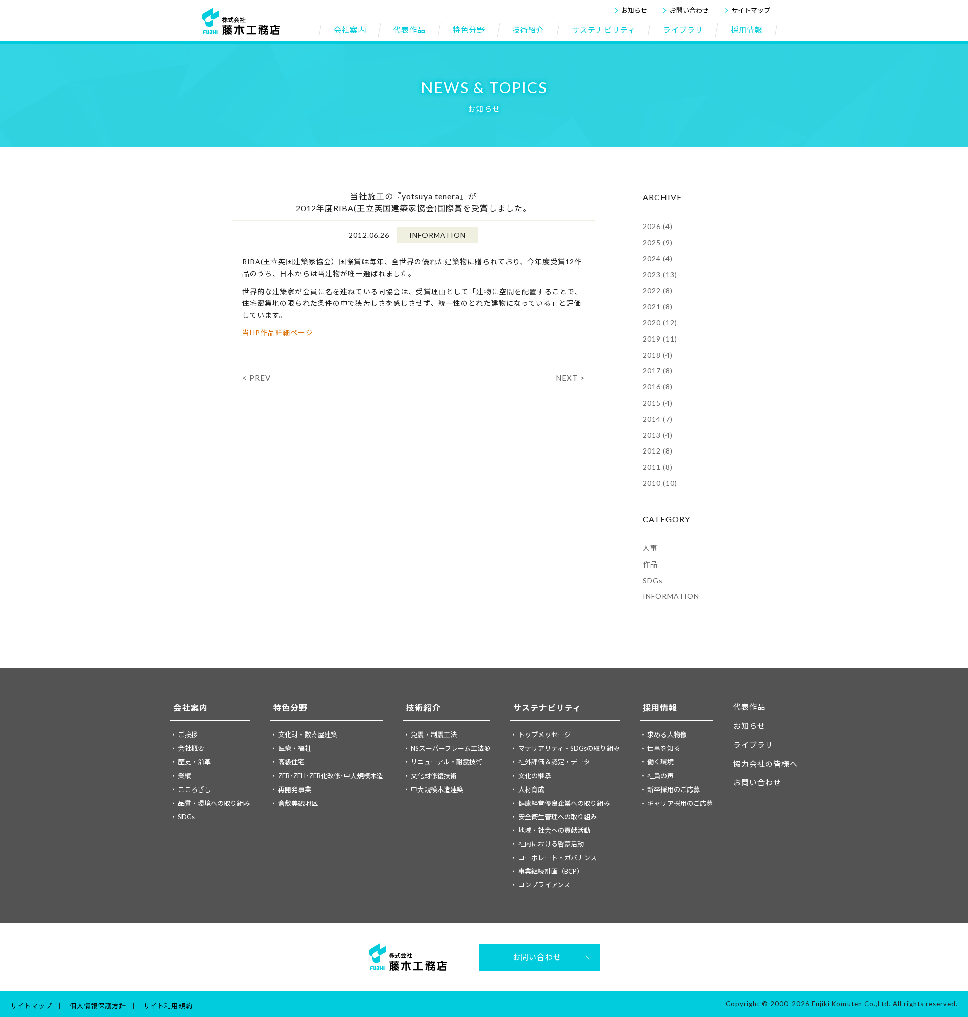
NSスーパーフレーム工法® (450, 748)
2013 (658, 435)
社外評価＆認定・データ (554, 762)
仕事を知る (663, 748)
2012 (658, 450)
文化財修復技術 (434, 776)
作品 (650, 564)
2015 (658, 403)
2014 (658, 419)
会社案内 (190, 707)
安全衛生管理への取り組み (557, 817)
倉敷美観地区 (298, 803)
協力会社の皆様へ (765, 763)
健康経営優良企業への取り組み (564, 803)
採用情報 (660, 707)
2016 (658, 386)
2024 (658, 258)
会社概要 (191, 748)
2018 (658, 355)
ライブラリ (753, 744)
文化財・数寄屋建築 (307, 734)
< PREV (256, 377)
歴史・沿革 (194, 762)
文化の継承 (534, 776)
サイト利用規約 (168, 1006)
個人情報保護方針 (98, 1006)
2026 (658, 226)
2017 (658, 370)
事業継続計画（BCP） (550, 871)
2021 (658, 306)
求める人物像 (667, 734)
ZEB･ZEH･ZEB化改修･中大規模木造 (330, 776)
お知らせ (634, 10)
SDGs (653, 580)
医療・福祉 (294, 748)
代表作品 (749, 706)
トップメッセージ (544, 734)
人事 (650, 548)
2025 (658, 242)
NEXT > (570, 377)
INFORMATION (671, 596)
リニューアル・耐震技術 (446, 762)
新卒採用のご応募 (673, 789)
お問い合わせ (689, 10)
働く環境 (660, 762)
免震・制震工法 (434, 734)
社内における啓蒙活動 (551, 844)
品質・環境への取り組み (214, 803)
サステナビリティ (547, 707)
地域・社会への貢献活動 (554, 830)
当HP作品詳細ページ (277, 332)
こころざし (194, 789)
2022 (658, 290)
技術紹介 (423, 707)
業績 (184, 776)
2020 (660, 322)
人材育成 (531, 789)
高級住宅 (291, 762)
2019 (660, 338)
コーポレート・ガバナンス (557, 858)
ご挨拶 (188, 734)
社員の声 (660, 776)
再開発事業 (294, 789)
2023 (660, 274)
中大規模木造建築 (437, 789)
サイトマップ (750, 10)
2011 (658, 467)
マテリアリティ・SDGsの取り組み (569, 748)
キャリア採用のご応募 (680, 803)
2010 (660, 483)
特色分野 (290, 707)
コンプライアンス (544, 885)
